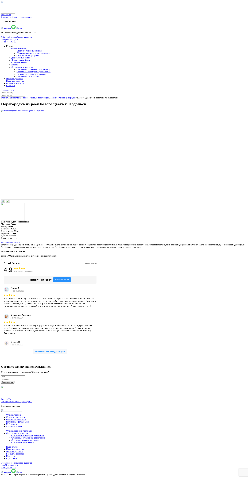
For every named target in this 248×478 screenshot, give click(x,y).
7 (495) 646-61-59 (8, 42)
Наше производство (15, 449)
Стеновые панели (14, 426)
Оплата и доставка (14, 451)
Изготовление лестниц (16, 419)
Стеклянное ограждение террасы (25, 440)
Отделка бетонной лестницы (19, 431)
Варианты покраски (15, 454)
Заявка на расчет (24, 37)
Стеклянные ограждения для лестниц (27, 435)
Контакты (10, 456)
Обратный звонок (9, 37)
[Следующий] (8, 201)
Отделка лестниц (13, 415)
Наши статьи (12, 447)
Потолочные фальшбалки (17, 422)
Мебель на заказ (13, 424)
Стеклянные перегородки (22, 442)
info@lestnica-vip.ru (9, 39)
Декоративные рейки (15, 417)
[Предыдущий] (3, 201)
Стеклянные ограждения (17, 433)
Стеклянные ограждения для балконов (28, 438)
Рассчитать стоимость (10, 242)
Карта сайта (11, 458)
